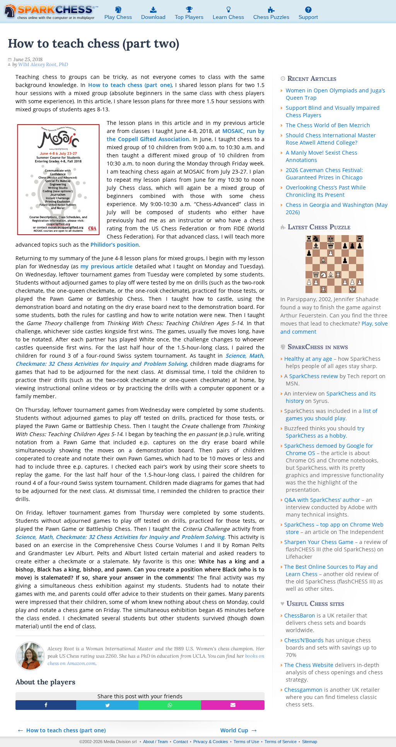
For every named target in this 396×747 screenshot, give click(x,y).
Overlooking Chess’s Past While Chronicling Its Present (326, 191)
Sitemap (309, 741)
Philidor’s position (114, 244)
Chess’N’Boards (304, 640)
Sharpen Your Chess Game (318, 542)
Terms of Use (246, 741)
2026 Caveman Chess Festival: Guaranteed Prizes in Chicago (324, 173)
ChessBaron (299, 615)
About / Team (155, 741)
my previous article (106, 266)
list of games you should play (331, 414)
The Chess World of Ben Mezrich (328, 125)
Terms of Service (281, 741)
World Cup (234, 730)
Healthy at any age (308, 358)
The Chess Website (308, 665)
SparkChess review (313, 376)
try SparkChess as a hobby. (325, 432)
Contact (180, 741)
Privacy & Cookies (210, 741)
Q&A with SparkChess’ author (322, 499)
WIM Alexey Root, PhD (43, 64)
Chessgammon (303, 689)
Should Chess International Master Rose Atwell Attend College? (331, 138)
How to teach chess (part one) (130, 85)
